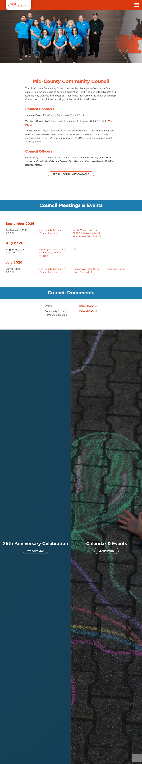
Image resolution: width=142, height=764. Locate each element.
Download (86, 306)
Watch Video (35, 551)
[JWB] (18, 6)
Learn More (106, 551)
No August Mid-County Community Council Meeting (52, 253)
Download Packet (115, 269)
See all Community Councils (71, 174)
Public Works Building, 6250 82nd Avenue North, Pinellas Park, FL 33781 (87, 233)
